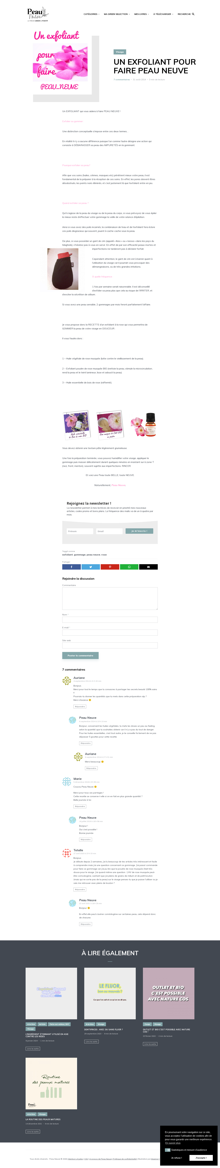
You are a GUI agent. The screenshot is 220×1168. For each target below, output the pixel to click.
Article (42, 1024)
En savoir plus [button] (172, 1143)
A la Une (31, 1024)
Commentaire (69, 585)
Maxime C (155, 1159)
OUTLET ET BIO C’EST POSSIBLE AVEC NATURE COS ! (166, 1030)
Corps (147, 1024)
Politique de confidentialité (125, 1159)
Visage (120, 52)
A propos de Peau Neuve (100, 1159)
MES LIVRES (140, 14)
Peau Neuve (87, 717)
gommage (80, 554)
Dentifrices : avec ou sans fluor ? (103, 1029)
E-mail (66, 627)
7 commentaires (122, 79)
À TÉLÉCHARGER (162, 14)
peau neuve (93, 554)
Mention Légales (75, 1159)
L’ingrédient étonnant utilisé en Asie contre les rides (47, 1035)
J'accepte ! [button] (201, 1158)
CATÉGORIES (90, 14)
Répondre (80, 706)
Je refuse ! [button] (176, 1158)
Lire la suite (33, 1049)
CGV (86, 1159)
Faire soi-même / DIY (59, 1024)
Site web (66, 640)
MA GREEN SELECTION (116, 14)
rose (104, 554)
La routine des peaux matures (43, 1119)
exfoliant (67, 554)
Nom (65, 614)
